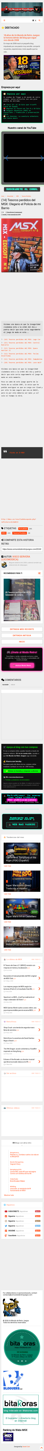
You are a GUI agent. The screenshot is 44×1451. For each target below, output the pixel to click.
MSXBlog (13, 1186)
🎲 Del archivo (10, 1073)
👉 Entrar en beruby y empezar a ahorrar (22, 771)
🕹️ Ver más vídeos (22, 824)
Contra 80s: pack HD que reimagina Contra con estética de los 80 (23, 1172)
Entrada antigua (22, 635)
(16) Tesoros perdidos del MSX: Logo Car (22, 339)
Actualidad (10, 196)
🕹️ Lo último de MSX (13, 959)
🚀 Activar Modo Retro (22, 665)
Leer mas (7, 866)
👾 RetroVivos (10, 1022)
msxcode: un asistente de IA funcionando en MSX (20, 1189)
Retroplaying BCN (15, 1169)
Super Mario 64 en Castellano (21, 916)
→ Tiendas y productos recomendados (16, 780)
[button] (6, 158)
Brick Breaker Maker (17, 1181)
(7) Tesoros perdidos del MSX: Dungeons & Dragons (18, 615)
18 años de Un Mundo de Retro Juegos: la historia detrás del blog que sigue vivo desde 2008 (22, 37)
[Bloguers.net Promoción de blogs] (13, 1389)
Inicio (2, 196)
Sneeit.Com (26, 1446)
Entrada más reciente (22, 629)
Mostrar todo (9, 1195)
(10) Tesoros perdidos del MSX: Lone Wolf (22, 363)
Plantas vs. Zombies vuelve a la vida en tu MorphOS (24, 1155)
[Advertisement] (22, 297)
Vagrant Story (15, 1164)
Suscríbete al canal (22, 189)
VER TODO (35, 1073)
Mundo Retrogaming (16, 1162)
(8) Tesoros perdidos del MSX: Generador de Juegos (18, 593)
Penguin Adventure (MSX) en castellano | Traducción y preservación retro (21, 112)
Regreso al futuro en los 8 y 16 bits (23, 109)
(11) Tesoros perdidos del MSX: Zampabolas (23, 359)
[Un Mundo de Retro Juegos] (22, 15)
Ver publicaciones (22, 800)
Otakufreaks (14, 1179)
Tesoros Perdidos (26, 196)
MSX (17, 196)
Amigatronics (14, 1152)
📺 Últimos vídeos (12, 1108)
